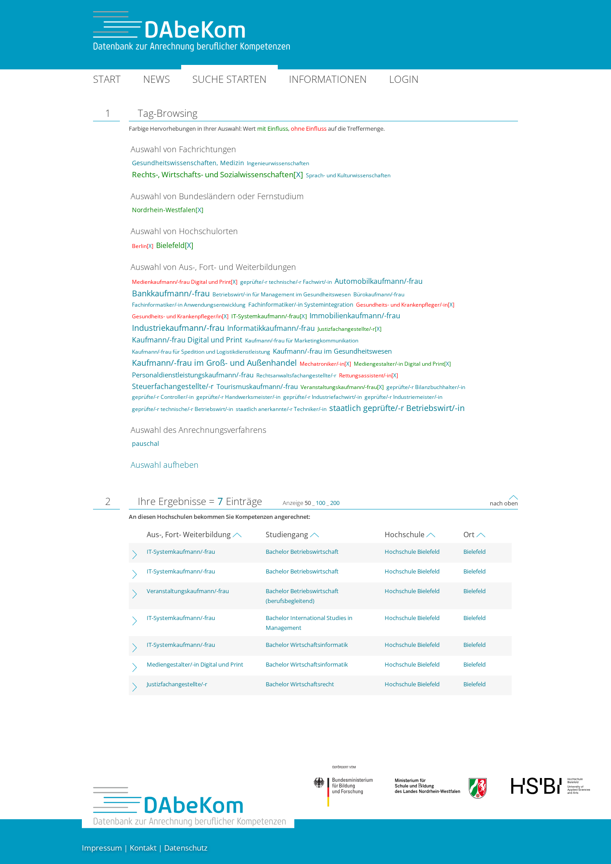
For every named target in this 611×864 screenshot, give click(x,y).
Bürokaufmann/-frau (378, 294)
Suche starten (229, 79)
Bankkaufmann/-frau (171, 293)
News (156, 79)
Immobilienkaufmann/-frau (355, 316)
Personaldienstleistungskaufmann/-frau (193, 374)
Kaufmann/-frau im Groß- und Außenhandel (214, 362)
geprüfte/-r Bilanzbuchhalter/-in (425, 387)
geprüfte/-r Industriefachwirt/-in (322, 397)
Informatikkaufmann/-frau (271, 328)
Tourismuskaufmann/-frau (257, 386)
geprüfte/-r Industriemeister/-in (403, 397)
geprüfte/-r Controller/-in (163, 397)
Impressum (102, 848)
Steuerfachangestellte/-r (173, 386)
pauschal (145, 443)
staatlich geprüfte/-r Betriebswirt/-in (397, 407)
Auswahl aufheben (165, 464)
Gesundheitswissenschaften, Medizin (188, 162)
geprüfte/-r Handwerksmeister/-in (238, 397)
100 (320, 503)
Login (404, 79)
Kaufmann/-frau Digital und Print (187, 340)
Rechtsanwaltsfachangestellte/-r (296, 375)
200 (334, 503)
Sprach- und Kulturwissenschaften (348, 175)
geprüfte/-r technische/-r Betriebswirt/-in (182, 409)
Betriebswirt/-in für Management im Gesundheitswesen (281, 294)
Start (107, 79)
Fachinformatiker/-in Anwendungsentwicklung (189, 304)
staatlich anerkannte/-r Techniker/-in (281, 409)
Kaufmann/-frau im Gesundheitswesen (332, 350)
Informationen (328, 79)
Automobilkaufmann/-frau (379, 281)
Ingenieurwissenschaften (278, 163)
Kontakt (143, 848)
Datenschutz (186, 848)
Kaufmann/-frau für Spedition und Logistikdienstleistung (201, 351)
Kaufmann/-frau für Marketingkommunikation (301, 340)
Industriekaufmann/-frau (178, 327)
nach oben (504, 503)
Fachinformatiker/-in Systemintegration (300, 304)
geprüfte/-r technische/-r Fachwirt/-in (286, 282)
